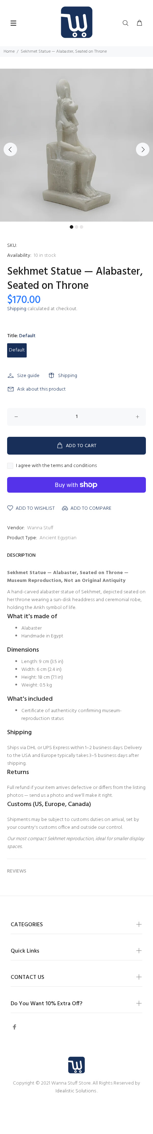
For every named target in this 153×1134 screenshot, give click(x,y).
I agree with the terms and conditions (56, 466)
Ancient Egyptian (57, 538)
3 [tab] (81, 227)
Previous (10, 149)
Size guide (28, 376)
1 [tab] (71, 227)
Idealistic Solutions (76, 1091)
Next (142, 149)
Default (17, 350)
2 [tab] (76, 227)
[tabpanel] (76, 145)
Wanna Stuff (40, 528)
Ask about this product (41, 389)
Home (9, 51)
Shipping (16, 309)
